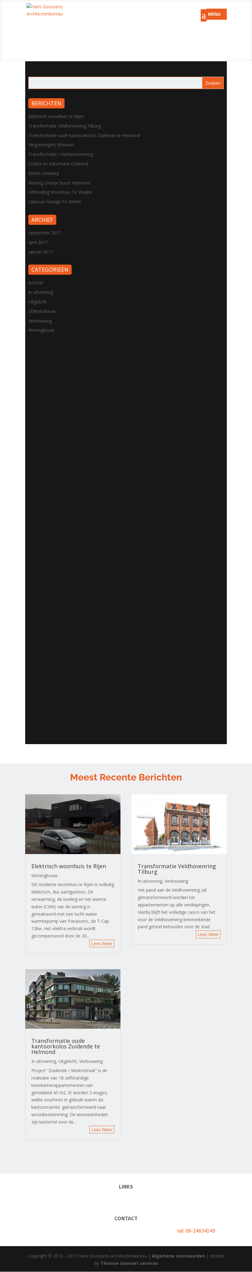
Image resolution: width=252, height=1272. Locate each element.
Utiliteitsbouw (41, 311)
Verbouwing (40, 321)
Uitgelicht (37, 302)
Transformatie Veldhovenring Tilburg (64, 126)
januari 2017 (40, 252)
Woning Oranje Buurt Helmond (59, 183)
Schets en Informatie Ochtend (58, 164)
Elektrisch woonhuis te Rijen (56, 116)
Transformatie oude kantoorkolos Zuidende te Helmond (84, 135)
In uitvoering (40, 292)
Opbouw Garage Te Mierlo (54, 202)
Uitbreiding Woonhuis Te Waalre (60, 192)
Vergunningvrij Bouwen (51, 145)
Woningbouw (41, 330)
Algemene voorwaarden (178, 1256)
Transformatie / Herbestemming (60, 154)
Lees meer (101, 943)
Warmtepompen (69, 1199)
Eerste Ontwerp (43, 173)
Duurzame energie (110, 1199)
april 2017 (38, 242)
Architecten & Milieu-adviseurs (167, 1199)
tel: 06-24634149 (196, 1230)
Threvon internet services (129, 1263)
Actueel (35, 283)
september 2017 (44, 233)
